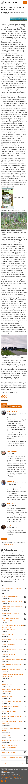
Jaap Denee (10, 481)
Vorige (4, 763)
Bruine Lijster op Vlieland (9, 711)
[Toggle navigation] (25, 2)
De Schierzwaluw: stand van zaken (11, 701)
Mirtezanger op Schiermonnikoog (11, 716)
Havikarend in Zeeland (8, 654)
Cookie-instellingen (18, 777)
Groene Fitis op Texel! (8, 634)
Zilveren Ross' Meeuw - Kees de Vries (12, 602)
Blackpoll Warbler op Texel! (10, 597)
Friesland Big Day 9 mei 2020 (10, 644)
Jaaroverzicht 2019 (7, 684)
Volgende (22, 763)
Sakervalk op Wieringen (8, 752)
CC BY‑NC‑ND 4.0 (8, 771)
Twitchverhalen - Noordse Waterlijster (13, 659)
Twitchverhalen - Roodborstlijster (11, 664)
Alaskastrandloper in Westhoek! (11, 740)
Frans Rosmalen (12, 451)
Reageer (4, 404)
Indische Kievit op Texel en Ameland (12, 757)
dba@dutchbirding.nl (6, 776)
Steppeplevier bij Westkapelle (10, 613)
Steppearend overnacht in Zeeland (12, 639)
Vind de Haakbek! (7, 696)
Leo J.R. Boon (11, 526)
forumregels (9, 544)
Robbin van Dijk (12, 411)
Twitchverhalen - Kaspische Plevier (12, 649)
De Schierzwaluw (6, 735)
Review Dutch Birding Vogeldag (11, 669)
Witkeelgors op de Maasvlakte (10, 706)
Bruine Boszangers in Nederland (11, 588)
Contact (15, 776)
